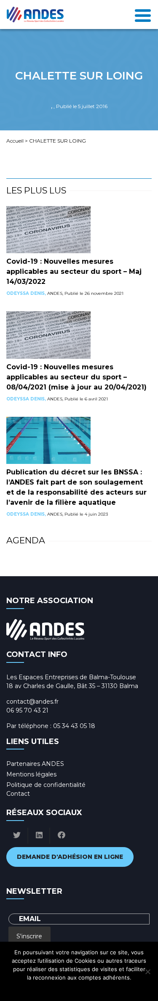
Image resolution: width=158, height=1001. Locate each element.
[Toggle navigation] (142, 14)
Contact (18, 793)
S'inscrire (29, 936)
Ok (42, 988)
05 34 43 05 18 (74, 726)
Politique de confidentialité (46, 785)
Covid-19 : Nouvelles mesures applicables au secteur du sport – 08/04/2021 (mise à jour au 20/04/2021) (76, 377)
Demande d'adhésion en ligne (70, 857)
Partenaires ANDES (35, 764)
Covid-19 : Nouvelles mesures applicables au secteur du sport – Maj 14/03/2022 (74, 271)
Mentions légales (31, 774)
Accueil (15, 141)
